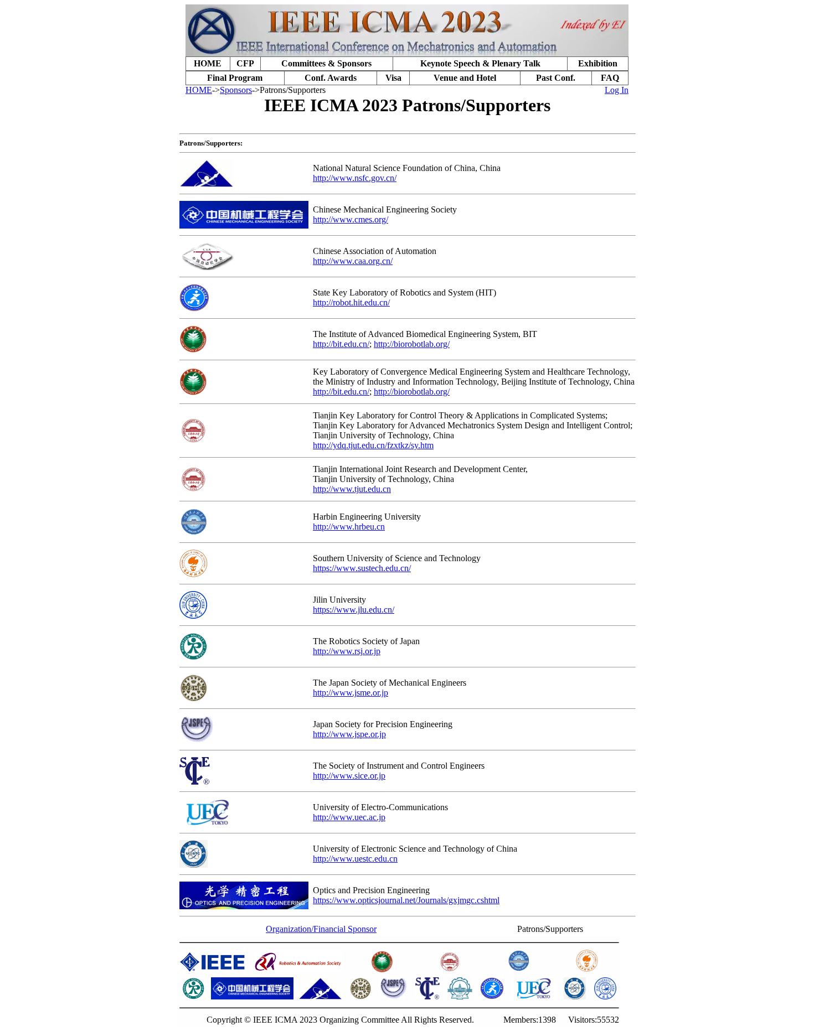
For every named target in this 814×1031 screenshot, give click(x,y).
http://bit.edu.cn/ (341, 344)
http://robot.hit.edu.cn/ (351, 302)
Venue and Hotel (465, 77)
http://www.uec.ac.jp (349, 817)
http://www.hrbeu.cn (349, 526)
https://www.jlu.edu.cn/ (353, 609)
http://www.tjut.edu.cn (352, 489)
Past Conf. (555, 77)
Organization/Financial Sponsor (321, 929)
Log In (616, 90)
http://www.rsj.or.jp (346, 651)
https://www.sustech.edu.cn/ (362, 568)
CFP (245, 63)
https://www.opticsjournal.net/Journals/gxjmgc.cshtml (406, 900)
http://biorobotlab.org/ (412, 344)
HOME (207, 63)
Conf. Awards (331, 77)
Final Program (234, 77)
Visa (393, 77)
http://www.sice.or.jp (349, 775)
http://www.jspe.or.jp (349, 734)
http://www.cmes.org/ (350, 219)
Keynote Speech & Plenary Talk (480, 63)
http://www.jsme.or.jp (350, 692)
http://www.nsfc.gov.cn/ (354, 178)
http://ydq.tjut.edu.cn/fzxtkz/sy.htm (373, 445)
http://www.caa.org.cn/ (353, 261)
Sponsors (236, 90)
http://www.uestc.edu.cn (355, 858)
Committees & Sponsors (326, 63)
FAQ (610, 77)
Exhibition (597, 63)
